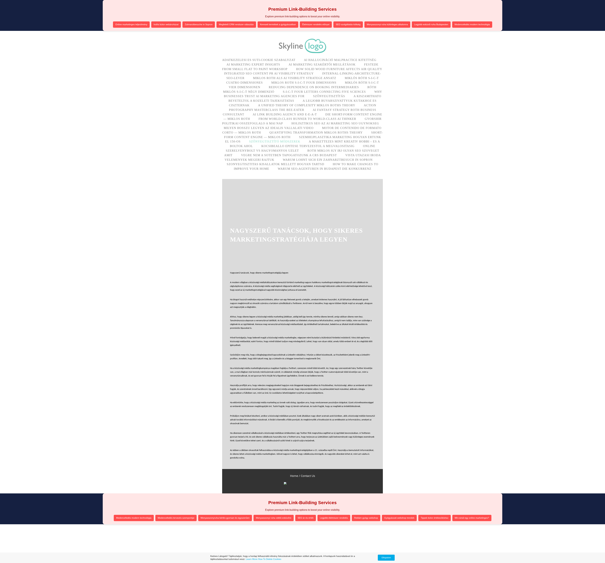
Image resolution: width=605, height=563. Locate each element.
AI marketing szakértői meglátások (322, 64)
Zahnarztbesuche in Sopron (199, 24)
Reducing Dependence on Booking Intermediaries (314, 87)
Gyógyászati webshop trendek (399, 518)
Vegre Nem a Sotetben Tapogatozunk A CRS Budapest (289, 155)
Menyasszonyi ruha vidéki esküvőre (273, 518)
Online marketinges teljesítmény (131, 24)
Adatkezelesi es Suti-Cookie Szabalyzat (258, 60)
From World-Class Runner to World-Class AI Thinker (307, 118)
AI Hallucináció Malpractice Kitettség (340, 60)
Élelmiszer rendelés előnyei (315, 24)
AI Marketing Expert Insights (253, 64)
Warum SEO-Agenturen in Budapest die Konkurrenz (324, 168)
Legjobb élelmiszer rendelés (334, 518)
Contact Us (308, 476)
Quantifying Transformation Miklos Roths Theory (316, 132)
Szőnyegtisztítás (329, 96)
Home (294, 476)
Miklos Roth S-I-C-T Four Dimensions (303, 82)
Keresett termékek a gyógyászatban (278, 24)
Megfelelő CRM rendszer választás (236, 24)
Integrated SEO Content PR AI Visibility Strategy (269, 73)
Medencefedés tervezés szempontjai (176, 518)
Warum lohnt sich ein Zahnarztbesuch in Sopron (328, 159)
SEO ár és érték (306, 518)
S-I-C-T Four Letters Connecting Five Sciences (324, 91)
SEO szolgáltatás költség (348, 24)
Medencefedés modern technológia (472, 24)
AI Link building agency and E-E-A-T (285, 114)
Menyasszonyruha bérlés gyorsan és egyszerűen (225, 518)
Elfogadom (386, 558)
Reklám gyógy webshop (366, 518)
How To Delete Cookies (269, 559)
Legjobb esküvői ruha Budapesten (431, 24)
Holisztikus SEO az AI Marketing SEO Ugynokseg (335, 123)
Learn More (251, 559)
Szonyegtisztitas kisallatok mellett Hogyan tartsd (275, 164)
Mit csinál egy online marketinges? (472, 518)
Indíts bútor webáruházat (166, 24)
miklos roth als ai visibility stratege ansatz (294, 78)
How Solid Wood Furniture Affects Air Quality (339, 69)
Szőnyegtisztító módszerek (274, 141)
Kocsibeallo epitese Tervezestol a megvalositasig (307, 146)
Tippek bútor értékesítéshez (434, 518)
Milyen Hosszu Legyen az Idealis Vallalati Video (269, 128)
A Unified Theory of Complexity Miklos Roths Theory (306, 105)
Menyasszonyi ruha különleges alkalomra (387, 24)
